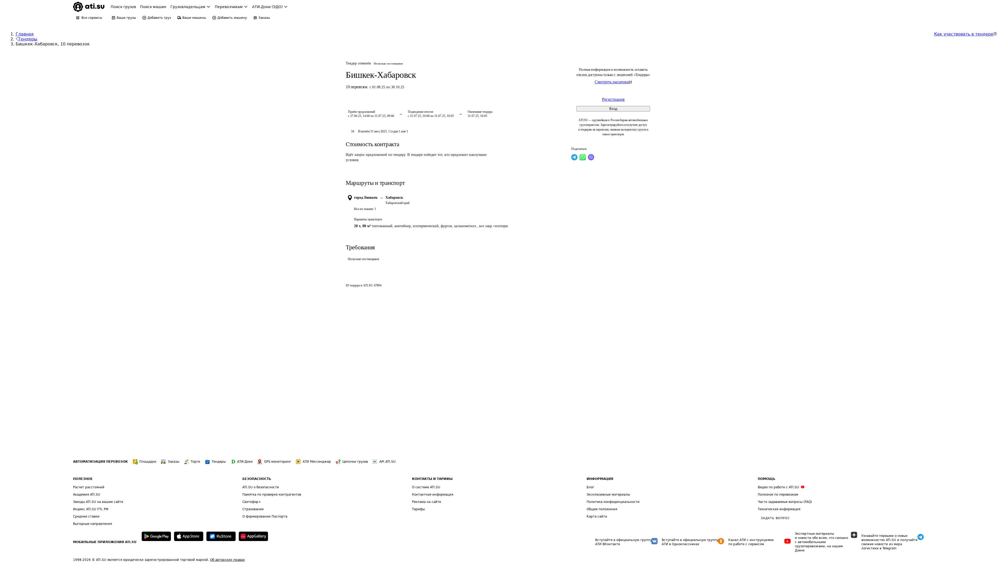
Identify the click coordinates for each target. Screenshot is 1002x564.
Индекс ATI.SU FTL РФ (90, 509)
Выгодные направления (92, 524)
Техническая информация (779, 509)
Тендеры (27, 39)
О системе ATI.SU (426, 487)
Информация (600, 479)
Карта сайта (597, 516)
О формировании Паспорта (264, 516)
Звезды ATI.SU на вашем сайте (98, 502)
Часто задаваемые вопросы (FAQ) (785, 502)
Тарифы (418, 509)
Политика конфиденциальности (613, 502)
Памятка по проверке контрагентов (271, 494)
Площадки (147, 461)
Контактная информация (432, 494)
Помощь (766, 479)
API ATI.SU (387, 461)
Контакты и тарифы (432, 479)
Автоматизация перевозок (100, 461)
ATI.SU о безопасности (260, 487)
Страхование (253, 509)
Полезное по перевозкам (778, 494)
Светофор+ (251, 502)
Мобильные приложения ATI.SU (104, 542)
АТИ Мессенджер (317, 461)
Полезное (83, 479)
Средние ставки (86, 516)
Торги (195, 461)
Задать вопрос (775, 518)
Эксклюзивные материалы (608, 494)
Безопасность (256, 479)
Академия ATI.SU (86, 494)
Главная (25, 34)
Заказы (173, 461)
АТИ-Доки (245, 461)
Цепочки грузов (355, 461)
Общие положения (602, 509)
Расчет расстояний (88, 487)
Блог (590, 487)
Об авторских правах (227, 560)
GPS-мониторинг (277, 461)
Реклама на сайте (426, 502)
